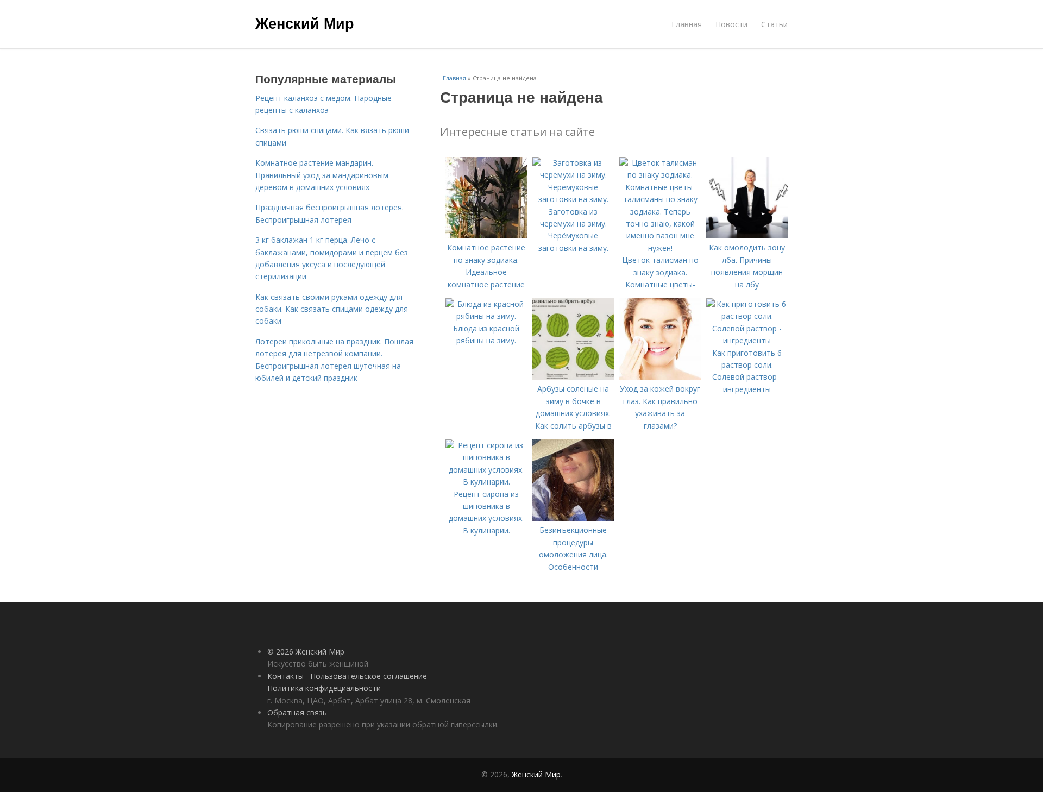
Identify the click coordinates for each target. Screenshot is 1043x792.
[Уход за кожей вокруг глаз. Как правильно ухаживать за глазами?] (660, 377)
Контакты (285, 676)
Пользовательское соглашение (368, 676)
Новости (731, 24)
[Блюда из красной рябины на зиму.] (486, 316)
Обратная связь (297, 712)
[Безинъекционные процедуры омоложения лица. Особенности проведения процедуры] (573, 518)
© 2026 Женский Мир (305, 651)
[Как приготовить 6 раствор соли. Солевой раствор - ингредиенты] (747, 340)
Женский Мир (304, 22)
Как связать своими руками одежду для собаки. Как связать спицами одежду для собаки (331, 309)
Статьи (774, 24)
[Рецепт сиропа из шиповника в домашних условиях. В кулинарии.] (486, 481)
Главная (686, 24)
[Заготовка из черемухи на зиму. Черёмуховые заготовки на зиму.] (573, 199)
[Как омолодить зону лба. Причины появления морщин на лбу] (747, 235)
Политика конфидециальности (324, 688)
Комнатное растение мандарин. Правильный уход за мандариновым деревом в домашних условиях (321, 175)
